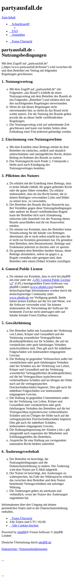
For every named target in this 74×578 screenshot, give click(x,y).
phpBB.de (44, 542)
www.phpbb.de (19, 297)
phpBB (21, 532)
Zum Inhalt (8, 17)
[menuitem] (13, 31)
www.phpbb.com (41, 287)
